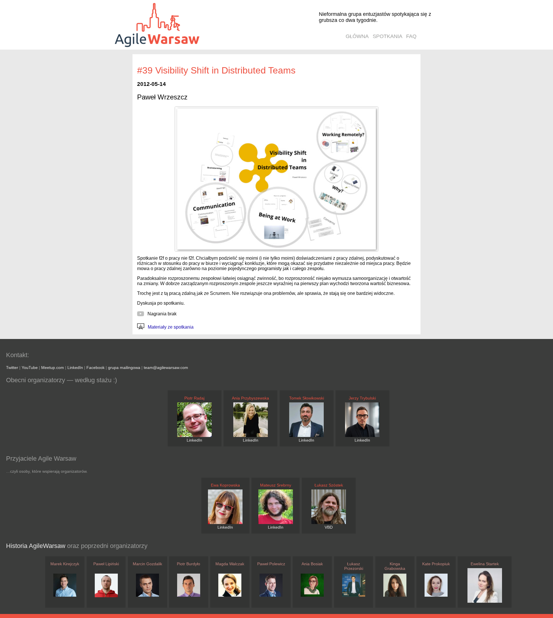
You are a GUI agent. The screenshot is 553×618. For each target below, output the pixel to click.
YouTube (30, 367)
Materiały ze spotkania (170, 327)
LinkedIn (75, 367)
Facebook (95, 367)
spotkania (387, 36)
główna (357, 36)
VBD (329, 527)
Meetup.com (52, 367)
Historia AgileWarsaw (36, 545)
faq (411, 36)
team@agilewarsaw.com (166, 367)
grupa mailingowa (124, 367)
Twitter (12, 367)
